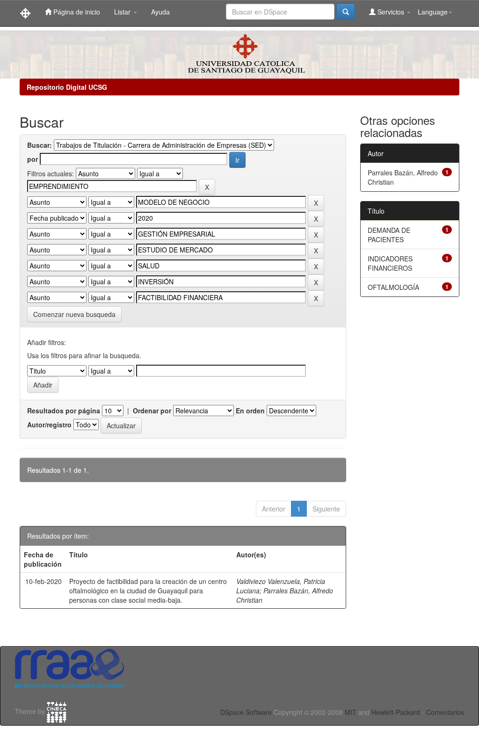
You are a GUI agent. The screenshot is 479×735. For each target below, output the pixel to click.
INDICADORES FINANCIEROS (390, 263)
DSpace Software (246, 712)
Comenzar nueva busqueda (74, 314)
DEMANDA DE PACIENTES (389, 234)
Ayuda (160, 11)
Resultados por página (63, 410)
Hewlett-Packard (395, 712)
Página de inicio (75, 11)
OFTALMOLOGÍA (393, 287)
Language (433, 11)
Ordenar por (152, 410)
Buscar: (39, 145)
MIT (350, 712)
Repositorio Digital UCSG (67, 87)
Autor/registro (49, 424)
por (32, 159)
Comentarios (445, 712)
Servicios (391, 11)
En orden (250, 410)
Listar (123, 11)
